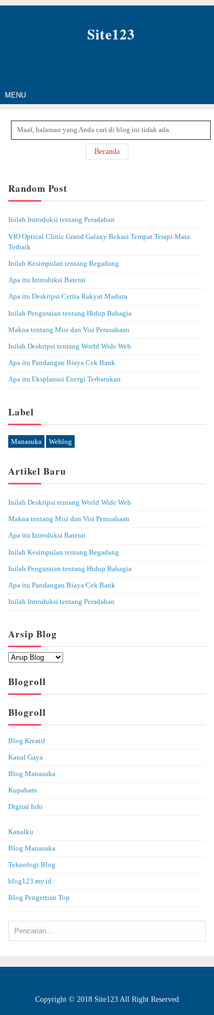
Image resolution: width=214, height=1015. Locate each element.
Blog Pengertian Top (39, 898)
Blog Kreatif (26, 741)
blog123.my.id (30, 881)
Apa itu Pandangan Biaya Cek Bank (61, 363)
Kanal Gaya (25, 757)
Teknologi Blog (31, 865)
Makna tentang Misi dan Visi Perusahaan (68, 330)
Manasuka (26, 441)
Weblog (60, 441)
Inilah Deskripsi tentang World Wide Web (69, 346)
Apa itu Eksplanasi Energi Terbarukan (64, 379)
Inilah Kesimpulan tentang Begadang (63, 263)
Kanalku (20, 832)
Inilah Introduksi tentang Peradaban (61, 220)
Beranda (107, 151)
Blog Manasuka (31, 774)
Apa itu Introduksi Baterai (47, 280)
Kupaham (22, 790)
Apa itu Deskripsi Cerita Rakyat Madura (67, 296)
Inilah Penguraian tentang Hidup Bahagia (70, 313)
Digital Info (25, 807)
